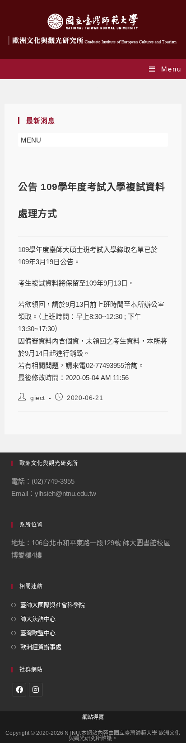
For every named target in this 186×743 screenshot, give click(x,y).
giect (37, 397)
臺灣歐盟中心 (38, 632)
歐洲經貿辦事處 (40, 646)
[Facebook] (19, 689)
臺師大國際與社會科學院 (52, 604)
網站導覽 (93, 717)
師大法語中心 (38, 618)
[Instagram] (35, 689)
